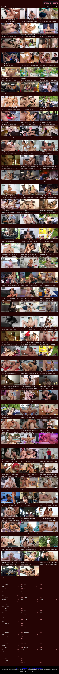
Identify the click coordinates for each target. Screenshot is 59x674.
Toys (10, 656)
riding (35, 168)
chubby (46, 476)
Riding (33, 643)
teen (16, 549)
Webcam (14, 662)
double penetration (32, 344)
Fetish (10, 612)
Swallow (10, 651)
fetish (13, 300)
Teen (14, 654)
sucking (7, 329)
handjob (54, 285)
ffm (55, 65)
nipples (6, 256)
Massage (14, 632)
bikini (46, 21)
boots (47, 197)
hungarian (34, 153)
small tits (35, 241)
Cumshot (10, 601)
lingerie (18, 109)
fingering (7, 241)
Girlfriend (33, 614)
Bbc (14, 588)
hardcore (34, 124)
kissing (17, 285)
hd (9, 65)
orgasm (54, 520)
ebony (30, 124)
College (33, 597)
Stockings (48, 649)
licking (5, 36)
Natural (14, 636)
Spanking (29, 649)
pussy (12, 65)
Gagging (14, 614)
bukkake (9, 476)
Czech (29, 601)
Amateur (14, 584)
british (47, 65)
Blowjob (29, 593)
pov (8, 36)
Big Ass (33, 588)
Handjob (33, 619)
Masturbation (33, 632)
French (48, 612)
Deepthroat (14, 604)
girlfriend (3, 329)
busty (6, 21)
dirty (21, 520)
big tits (23, 21)
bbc (40, 212)
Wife (10, 664)
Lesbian (33, 627)
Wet (33, 662)
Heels (10, 621)
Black (48, 590)
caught (47, 461)
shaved (54, 212)
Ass (29, 586)
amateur (3, 80)
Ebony (14, 608)
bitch (3, 388)
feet (30, 109)
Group (10, 617)
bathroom (41, 490)
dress (7, 417)
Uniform (14, 658)
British (48, 593)
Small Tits (33, 647)
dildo (48, 241)
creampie (11, 80)
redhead (15, 490)
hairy (40, 124)
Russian (10, 645)
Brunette (10, 595)
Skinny (14, 647)
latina (56, 549)
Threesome (33, 654)
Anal (33, 584)
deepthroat (10, 109)
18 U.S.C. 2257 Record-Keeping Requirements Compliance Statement (29, 668)
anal (40, 21)
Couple (29, 599)
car (44, 109)
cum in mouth (26, 153)
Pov (14, 641)
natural (34, 314)
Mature (10, 634)
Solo (10, 649)
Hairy (14, 619)
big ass (22, 153)
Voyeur (14, 660)
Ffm (29, 612)
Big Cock (10, 590)
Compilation (10, 599)
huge (53, 505)
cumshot (31, 21)
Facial (14, 610)
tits (4, 21)
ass (2, 65)
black (23, 124)
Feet (33, 610)
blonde (27, 36)
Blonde (10, 593)
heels (29, 168)
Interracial (14, 623)
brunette (27, 65)
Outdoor (14, 638)
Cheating (14, 597)
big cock (24, 65)
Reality (14, 643)
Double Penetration (10, 606)
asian (9, 388)
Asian (10, 586)
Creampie (48, 599)
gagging (9, 21)
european (54, 21)
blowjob (27, 21)
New (48, 6)
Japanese (14, 625)
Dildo (33, 604)
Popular (55, 6)
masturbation (52, 124)
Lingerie (10, 630)
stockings (22, 461)
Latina (14, 627)
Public (33, 641)
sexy (52, 388)
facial (15, 36)
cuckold (47, 534)
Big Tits (29, 590)
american (41, 197)
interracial (14, 21)
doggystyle (51, 65)
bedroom (3, 534)
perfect (54, 373)
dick (23, 109)
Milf (29, 634)
